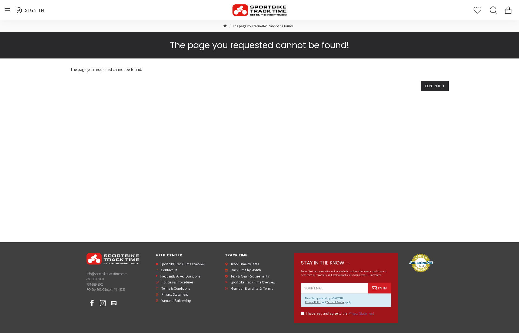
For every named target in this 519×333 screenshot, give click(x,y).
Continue (433, 85)
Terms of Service (335, 302)
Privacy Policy (313, 302)
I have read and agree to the (340, 313)
